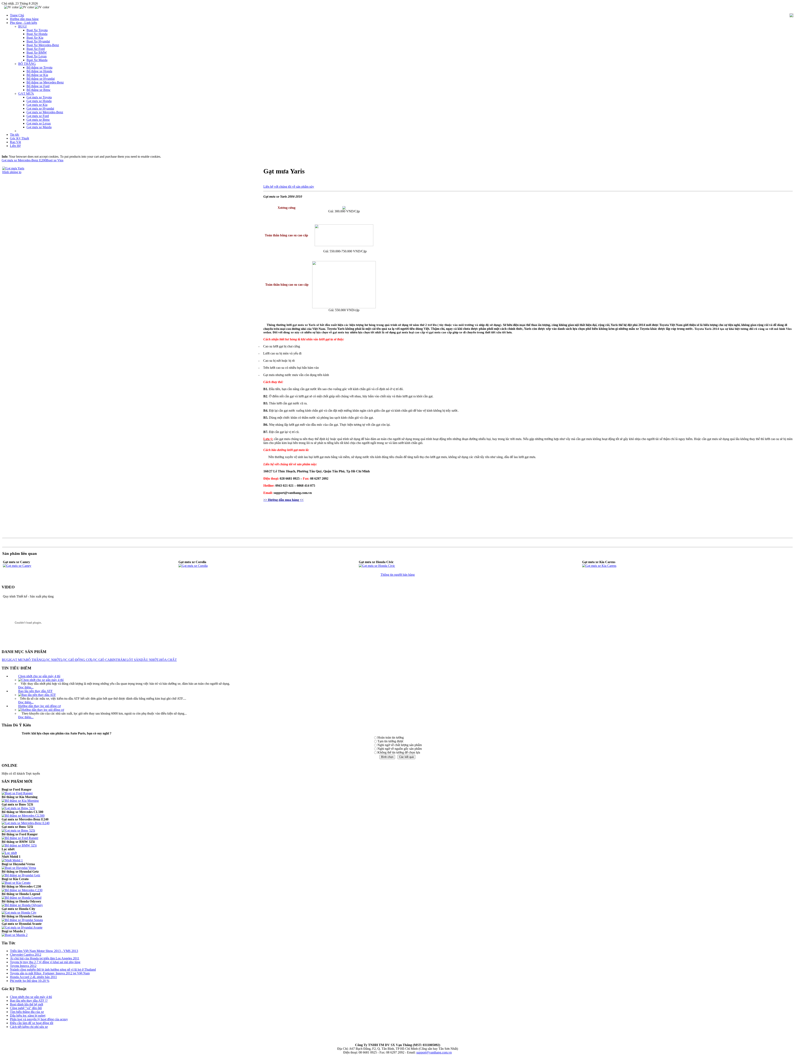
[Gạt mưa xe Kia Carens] (599, 565)
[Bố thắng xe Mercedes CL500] (23, 815)
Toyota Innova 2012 (23, 966)
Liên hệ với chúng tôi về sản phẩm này (288, 186)
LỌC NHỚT (52, 660)
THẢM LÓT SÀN (128, 660)
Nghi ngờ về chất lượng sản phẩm (399, 745)
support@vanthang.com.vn (434, 1052)
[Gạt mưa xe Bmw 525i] (18, 830)
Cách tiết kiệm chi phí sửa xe (29, 1026)
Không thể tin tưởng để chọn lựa (398, 752)
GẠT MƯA (18, 660)
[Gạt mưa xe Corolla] (193, 565)
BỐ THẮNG (34, 660)
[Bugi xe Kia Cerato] (16, 882)
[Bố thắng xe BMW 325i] (19, 845)
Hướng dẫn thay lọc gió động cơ (39, 706)
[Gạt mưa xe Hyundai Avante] (22, 927)
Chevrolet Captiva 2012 (25, 954)
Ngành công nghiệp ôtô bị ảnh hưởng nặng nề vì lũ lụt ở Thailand (53, 969)
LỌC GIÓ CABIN (103, 660)
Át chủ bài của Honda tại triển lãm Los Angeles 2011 (44, 958)
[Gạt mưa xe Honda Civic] (377, 565)
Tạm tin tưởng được (390, 741)
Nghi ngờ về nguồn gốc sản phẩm (399, 748)
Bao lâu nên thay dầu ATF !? (29, 1000)
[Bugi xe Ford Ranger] (17, 793)
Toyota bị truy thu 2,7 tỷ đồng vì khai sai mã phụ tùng (45, 962)
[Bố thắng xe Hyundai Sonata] (22, 920)
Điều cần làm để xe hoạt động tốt (31, 1023)
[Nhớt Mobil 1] (12, 860)
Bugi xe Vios (54, 160)
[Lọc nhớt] (9, 853)
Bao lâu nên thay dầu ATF (35, 691)
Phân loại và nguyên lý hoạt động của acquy (39, 1019)
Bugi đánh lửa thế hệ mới (26, 1004)
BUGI (6, 660)
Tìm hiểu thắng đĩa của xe (27, 1012)
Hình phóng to (11, 172)
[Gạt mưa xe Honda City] (19, 912)
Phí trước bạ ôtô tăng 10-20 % (29, 980)
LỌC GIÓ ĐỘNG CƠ (76, 660)
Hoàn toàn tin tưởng (390, 737)
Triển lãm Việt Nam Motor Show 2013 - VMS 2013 (44, 951)
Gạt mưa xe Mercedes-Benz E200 (24, 160)
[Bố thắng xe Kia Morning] (20, 800)
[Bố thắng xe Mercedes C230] (22, 890)
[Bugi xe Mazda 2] (15, 935)
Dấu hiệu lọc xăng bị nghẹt (27, 1015)
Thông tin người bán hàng (398, 574)
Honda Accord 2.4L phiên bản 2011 (33, 977)
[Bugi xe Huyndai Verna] (19, 868)
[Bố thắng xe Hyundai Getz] (21, 875)
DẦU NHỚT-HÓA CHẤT (159, 660)
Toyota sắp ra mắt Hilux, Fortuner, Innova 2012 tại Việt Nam (50, 973)
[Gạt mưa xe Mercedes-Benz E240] (25, 823)
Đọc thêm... (26, 687)
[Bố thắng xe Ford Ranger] (20, 838)
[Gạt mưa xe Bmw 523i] (18, 808)
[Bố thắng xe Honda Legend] (21, 897)
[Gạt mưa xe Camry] (17, 565)
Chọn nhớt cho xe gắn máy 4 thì (39, 676)
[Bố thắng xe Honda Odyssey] (22, 905)
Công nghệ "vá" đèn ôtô (26, 1008)
